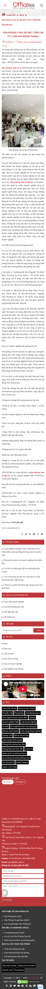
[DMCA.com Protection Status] (28, 982)
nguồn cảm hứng (9, 767)
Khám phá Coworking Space (30, 42)
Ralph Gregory (22, 762)
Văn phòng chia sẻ (10, 68)
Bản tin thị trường (21, 735)
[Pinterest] (34, 986)
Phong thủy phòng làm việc (13, 744)
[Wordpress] (22, 986)
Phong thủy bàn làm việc (12, 749)
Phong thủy (19, 713)
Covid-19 (28, 749)
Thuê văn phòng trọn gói (14, 949)
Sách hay (7, 649)
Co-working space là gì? (14, 933)
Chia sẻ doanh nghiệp (12, 664)
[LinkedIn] (30, 986)
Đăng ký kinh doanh (26, 709)
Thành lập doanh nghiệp (13, 602)
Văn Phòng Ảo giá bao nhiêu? (16, 920)
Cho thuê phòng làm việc (13, 607)
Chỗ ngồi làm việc (10, 612)
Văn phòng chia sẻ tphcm (21, 182)
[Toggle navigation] (5, 5)
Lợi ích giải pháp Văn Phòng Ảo (17, 924)
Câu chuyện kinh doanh (12, 740)
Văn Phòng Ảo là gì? (12, 916)
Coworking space (32, 713)
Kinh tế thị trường (10, 659)
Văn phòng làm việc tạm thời (16, 956)
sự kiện (5, 726)
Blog (22, 15)
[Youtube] (18, 986)
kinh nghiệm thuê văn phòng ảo (23, 726)
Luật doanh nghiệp (28, 722)
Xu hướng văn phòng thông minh (16, 758)
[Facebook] (7, 986)
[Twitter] (14, 986)
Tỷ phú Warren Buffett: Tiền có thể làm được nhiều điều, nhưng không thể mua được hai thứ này (21, 552)
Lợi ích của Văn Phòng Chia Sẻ (17, 936)
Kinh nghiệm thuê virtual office (15, 718)
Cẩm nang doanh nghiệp (30, 731)
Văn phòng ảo (9, 617)
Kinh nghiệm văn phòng (13, 669)
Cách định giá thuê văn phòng (16, 953)
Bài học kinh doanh (10, 731)
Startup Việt (7, 735)
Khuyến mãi (7, 713)
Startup (32, 718)
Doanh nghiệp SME (10, 722)
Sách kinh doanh (9, 709)
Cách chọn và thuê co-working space (19, 940)
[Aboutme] (11, 986)
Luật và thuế (8, 654)
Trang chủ (10, 15)
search (38, 630)
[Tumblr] (26, 986)
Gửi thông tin (7, 900)
